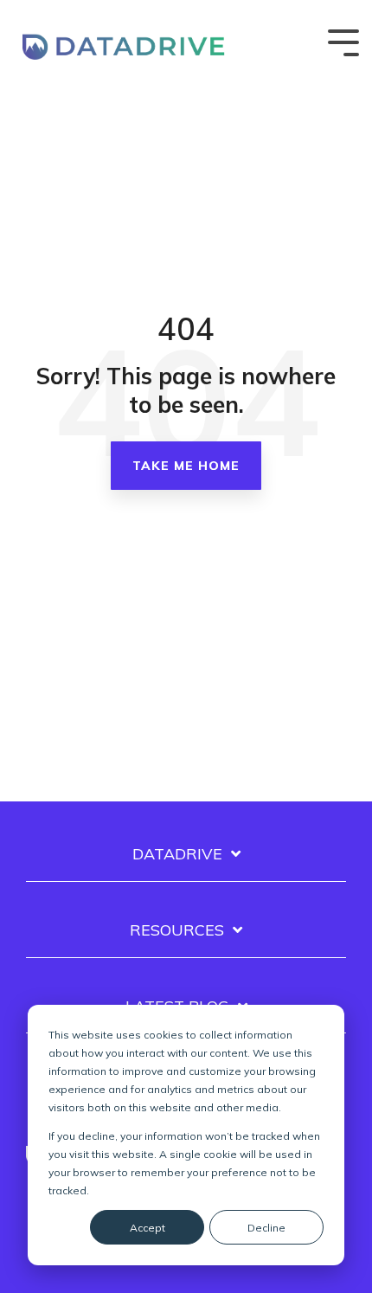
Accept (147, 1227)
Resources (177, 930)
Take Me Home (186, 465)
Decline (266, 1227)
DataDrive (177, 854)
